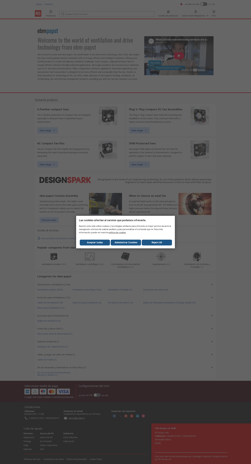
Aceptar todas (95, 242)
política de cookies (117, 232)
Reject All (157, 242)
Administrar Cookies (126, 242)
